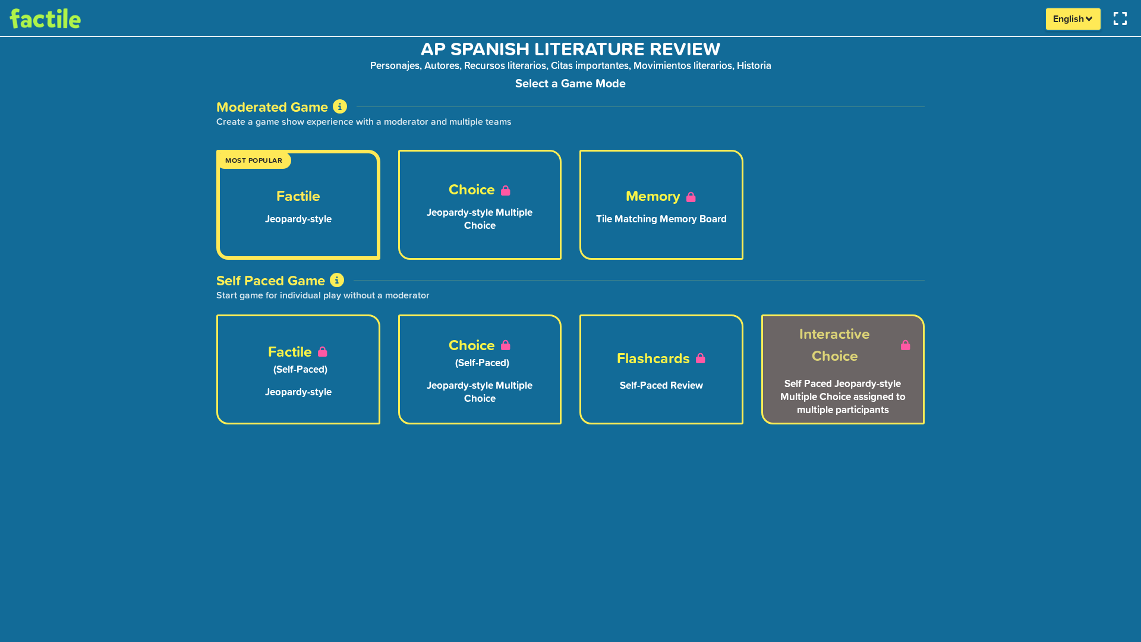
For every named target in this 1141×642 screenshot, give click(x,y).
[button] (1121, 18)
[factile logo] (66, 18)
